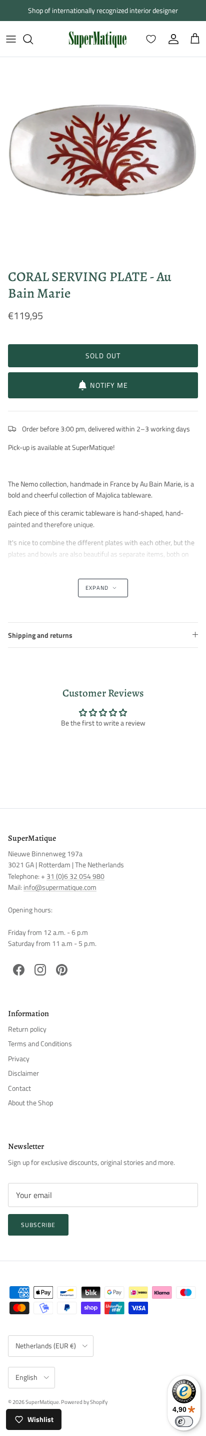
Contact (19, 1088)
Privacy (19, 1058)
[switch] (184, 1421)
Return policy (27, 1029)
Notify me (109, 385)
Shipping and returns (40, 635)
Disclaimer (23, 1073)
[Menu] (11, 39)
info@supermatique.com (60, 887)
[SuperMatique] (97, 39)
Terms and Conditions (40, 1043)
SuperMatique (42, 1402)
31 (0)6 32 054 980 (75, 876)
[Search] (33, 39)
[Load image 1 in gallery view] (103, 160)
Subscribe (38, 1225)
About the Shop (30, 1102)
